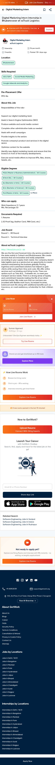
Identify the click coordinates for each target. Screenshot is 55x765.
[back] (3, 9)
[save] (44, 9)
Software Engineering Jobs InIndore (18, 522)
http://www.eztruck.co (11, 250)
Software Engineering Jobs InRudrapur (20, 525)
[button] (27, 2)
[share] (50, 9)
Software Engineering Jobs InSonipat (19, 519)
